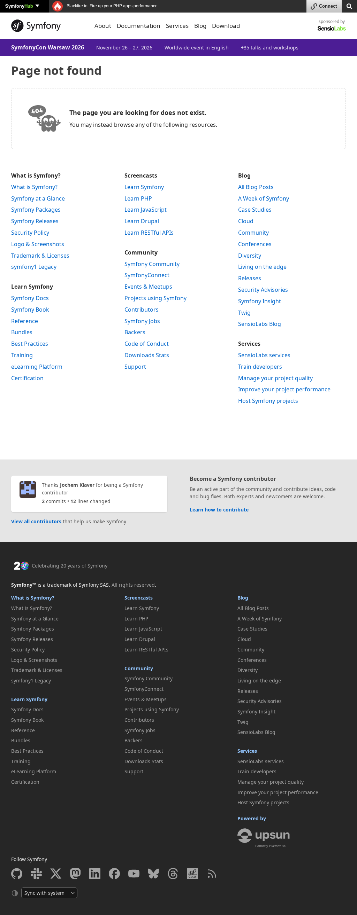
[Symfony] (48, 26)
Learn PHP (138, 198)
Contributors (141, 309)
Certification (27, 378)
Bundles (21, 332)
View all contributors (36, 521)
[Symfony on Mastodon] (75, 873)
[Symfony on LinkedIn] (94, 873)
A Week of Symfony (263, 198)
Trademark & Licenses (40, 255)
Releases (249, 278)
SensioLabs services (264, 355)
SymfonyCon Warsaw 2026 (47, 47)
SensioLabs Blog (259, 324)
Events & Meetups (148, 286)
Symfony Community (152, 264)
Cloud (245, 221)
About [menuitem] (102, 26)
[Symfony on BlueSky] (153, 873)
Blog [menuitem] (200, 26)
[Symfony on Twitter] (55, 873)
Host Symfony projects (268, 401)
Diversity (249, 255)
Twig (244, 312)
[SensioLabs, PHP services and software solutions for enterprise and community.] (332, 28)
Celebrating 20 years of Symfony (69, 565)
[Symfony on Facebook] (114, 873)
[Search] (349, 5)
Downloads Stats (146, 355)
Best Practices (29, 343)
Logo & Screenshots (37, 244)
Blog (244, 175)
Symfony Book (30, 309)
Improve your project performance (284, 389)
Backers (134, 332)
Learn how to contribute (219, 509)
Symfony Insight (259, 301)
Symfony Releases (35, 221)
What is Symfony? (36, 175)
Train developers (260, 366)
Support (135, 366)
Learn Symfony (32, 286)
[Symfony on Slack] (36, 873)
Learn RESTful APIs (149, 232)
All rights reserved (133, 584)
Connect (328, 6)
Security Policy (30, 232)
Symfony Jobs (142, 321)
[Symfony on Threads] (172, 873)
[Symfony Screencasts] (192, 873)
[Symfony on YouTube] (133, 873)
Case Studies (255, 209)
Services (249, 343)
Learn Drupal (141, 221)
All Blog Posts (256, 187)
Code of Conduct (146, 343)
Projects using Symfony (155, 298)
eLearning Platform (36, 366)
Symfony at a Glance (38, 198)
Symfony (19, 5)
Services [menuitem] (177, 26)
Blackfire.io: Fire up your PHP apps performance (112, 5)
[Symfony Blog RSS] (212, 873)
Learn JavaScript (145, 209)
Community (141, 252)
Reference (24, 321)
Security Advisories (263, 290)
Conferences (255, 244)
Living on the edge (262, 267)
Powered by (251, 818)
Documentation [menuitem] (138, 26)
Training (22, 355)
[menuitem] (65, 187)
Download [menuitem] (226, 26)
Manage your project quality (275, 378)
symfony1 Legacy (33, 267)
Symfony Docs (30, 298)
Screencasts (140, 175)
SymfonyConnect (146, 275)
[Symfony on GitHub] (16, 873)
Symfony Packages (36, 209)
